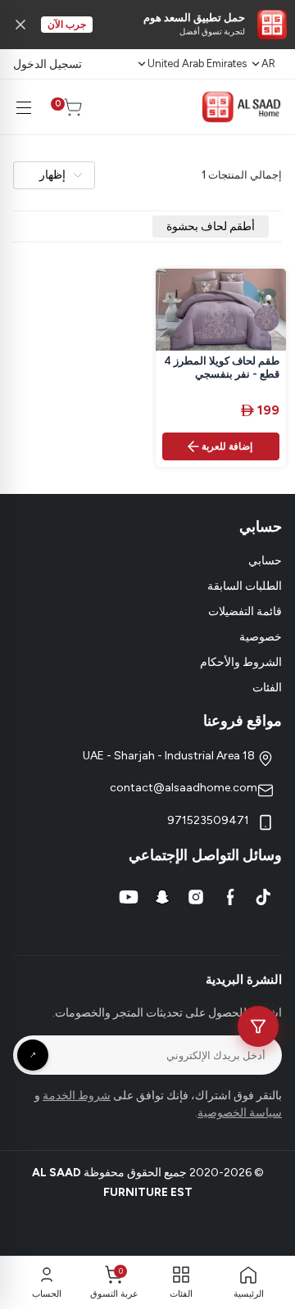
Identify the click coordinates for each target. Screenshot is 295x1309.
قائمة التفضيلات (245, 611)
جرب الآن (67, 24)
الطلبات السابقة (244, 586)
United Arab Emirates (197, 63)
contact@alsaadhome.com (183, 788)
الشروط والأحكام (241, 662)
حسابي (265, 561)
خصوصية (260, 637)
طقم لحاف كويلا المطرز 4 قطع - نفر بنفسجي (221, 368)
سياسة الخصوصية (239, 1113)
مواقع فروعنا (242, 721)
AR (268, 63)
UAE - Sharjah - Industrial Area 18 (170, 756)
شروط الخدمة (77, 1096)
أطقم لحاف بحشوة (210, 226)
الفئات (267, 688)
